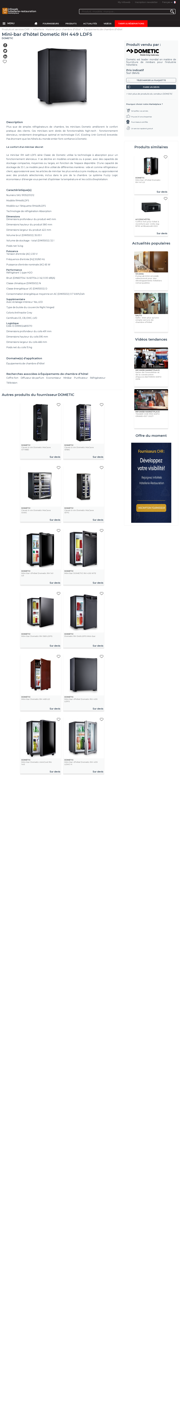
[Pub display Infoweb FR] (151, 483)
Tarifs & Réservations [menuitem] (131, 23)
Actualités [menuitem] (90, 23)
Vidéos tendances (151, 339)
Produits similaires (151, 147)
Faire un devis (151, 87)
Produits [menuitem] (71, 23)
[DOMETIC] (151, 52)
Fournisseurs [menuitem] (51, 23)
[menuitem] (4, 23)
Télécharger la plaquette (151, 80)
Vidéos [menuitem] (107, 23)
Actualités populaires (151, 243)
